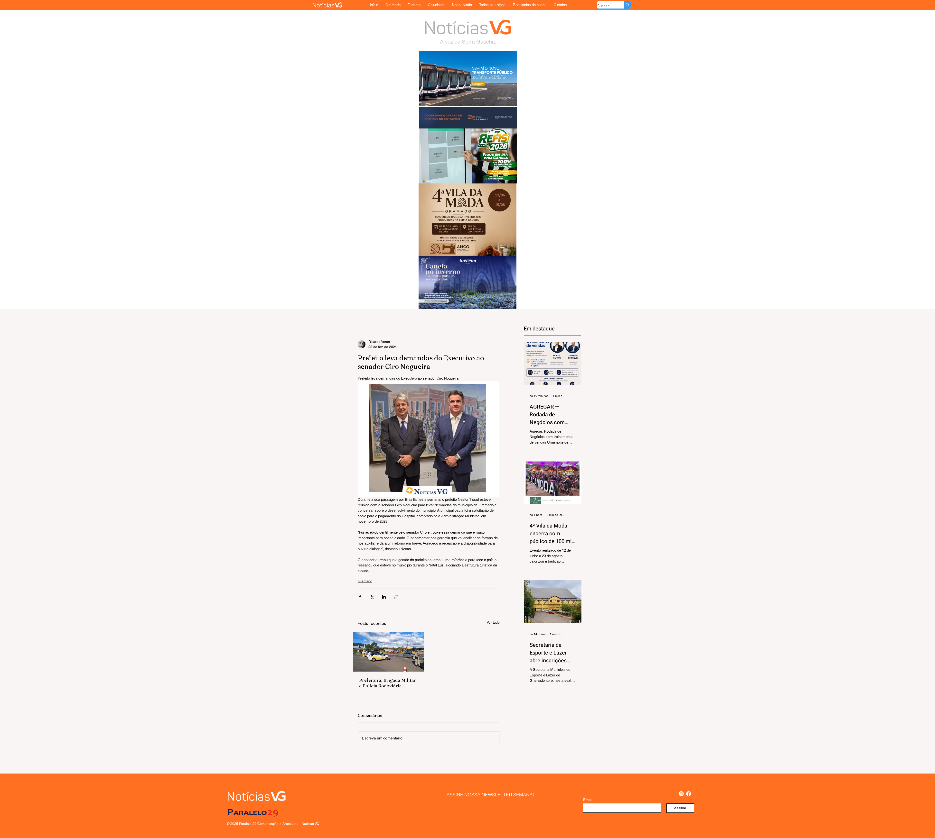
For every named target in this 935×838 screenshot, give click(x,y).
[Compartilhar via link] (395, 596)
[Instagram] (681, 793)
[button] (560, 5)
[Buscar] (627, 5)
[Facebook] (688, 793)
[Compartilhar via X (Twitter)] (372, 596)
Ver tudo (493, 622)
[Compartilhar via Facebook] (360, 596)
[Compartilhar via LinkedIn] (384, 596)
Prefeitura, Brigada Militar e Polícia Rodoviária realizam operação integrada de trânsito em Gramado (387, 683)
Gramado (365, 581)
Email (587, 800)
